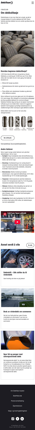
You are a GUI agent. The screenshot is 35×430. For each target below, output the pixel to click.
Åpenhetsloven (17, 406)
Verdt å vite (5, 9)
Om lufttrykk (8, 138)
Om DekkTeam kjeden (17, 391)
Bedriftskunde (17, 396)
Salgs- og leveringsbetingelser (17, 411)
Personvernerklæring (17, 401)
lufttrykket (31, 98)
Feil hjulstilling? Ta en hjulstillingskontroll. (13, 143)
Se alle (30, 245)
